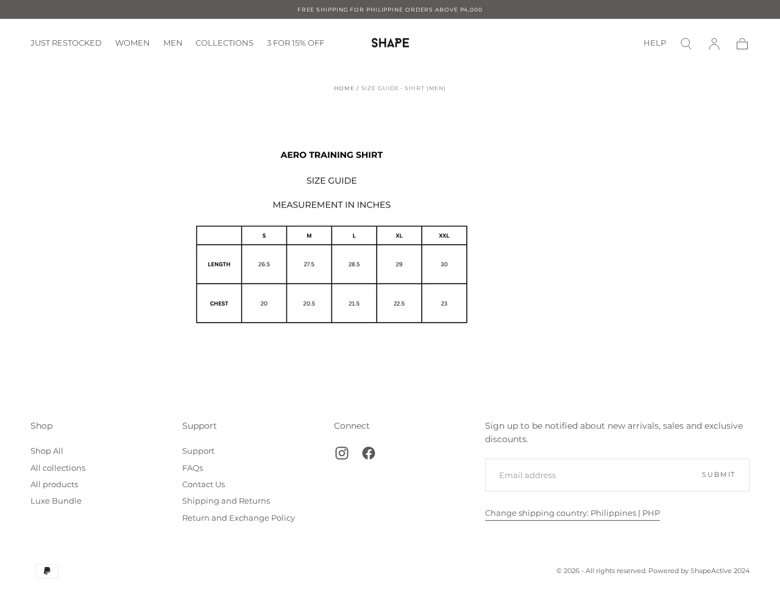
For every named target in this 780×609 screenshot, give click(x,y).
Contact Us (203, 484)
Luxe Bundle (56, 500)
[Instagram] (341, 453)
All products (54, 484)
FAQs (192, 468)
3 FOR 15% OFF (295, 43)
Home (344, 88)
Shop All (46, 451)
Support (199, 426)
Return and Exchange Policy (238, 518)
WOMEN (132, 43)
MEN (173, 43)
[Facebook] (368, 453)
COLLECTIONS (225, 43)
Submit (719, 475)
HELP (655, 43)
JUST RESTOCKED (66, 43)
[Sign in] (714, 44)
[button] (686, 44)
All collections (57, 468)
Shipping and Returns (226, 500)
